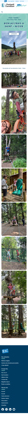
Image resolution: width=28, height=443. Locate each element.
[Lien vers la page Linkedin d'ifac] (10, 409)
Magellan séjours (5, 381)
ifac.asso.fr (4, 372)
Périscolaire (4, 400)
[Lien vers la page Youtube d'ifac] (14, 409)
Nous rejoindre (11, 1)
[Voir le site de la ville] (8, 5)
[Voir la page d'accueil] (21, 5)
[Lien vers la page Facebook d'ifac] (2, 409)
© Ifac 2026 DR (4, 365)
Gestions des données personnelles (10, 363)
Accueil (10, 17)
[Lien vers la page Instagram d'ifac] (6, 409)
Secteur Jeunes (5, 398)
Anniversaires (4, 402)
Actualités (16, 17)
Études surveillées (5, 384)
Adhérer (17, 1)
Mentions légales (5, 360)
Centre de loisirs (5, 396)
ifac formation (4, 375)
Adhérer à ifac (4, 377)
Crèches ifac (4, 379)
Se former (22, 1)
